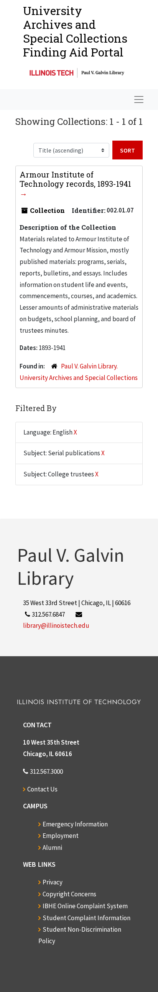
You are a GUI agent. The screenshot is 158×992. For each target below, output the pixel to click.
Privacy (53, 882)
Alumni (52, 847)
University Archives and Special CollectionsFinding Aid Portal (75, 31)
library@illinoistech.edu (56, 625)
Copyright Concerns (69, 894)
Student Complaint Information (86, 918)
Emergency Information (75, 824)
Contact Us (42, 789)
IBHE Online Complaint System (85, 906)
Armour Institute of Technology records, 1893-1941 (75, 179)
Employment (61, 835)
